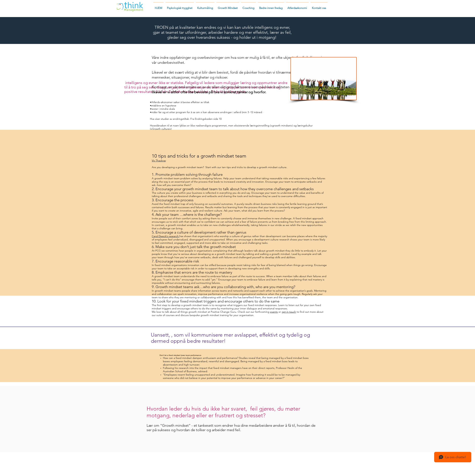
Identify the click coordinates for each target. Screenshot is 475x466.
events (274, 311)
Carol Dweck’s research (165, 236)
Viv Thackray (159, 160)
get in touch (289, 311)
